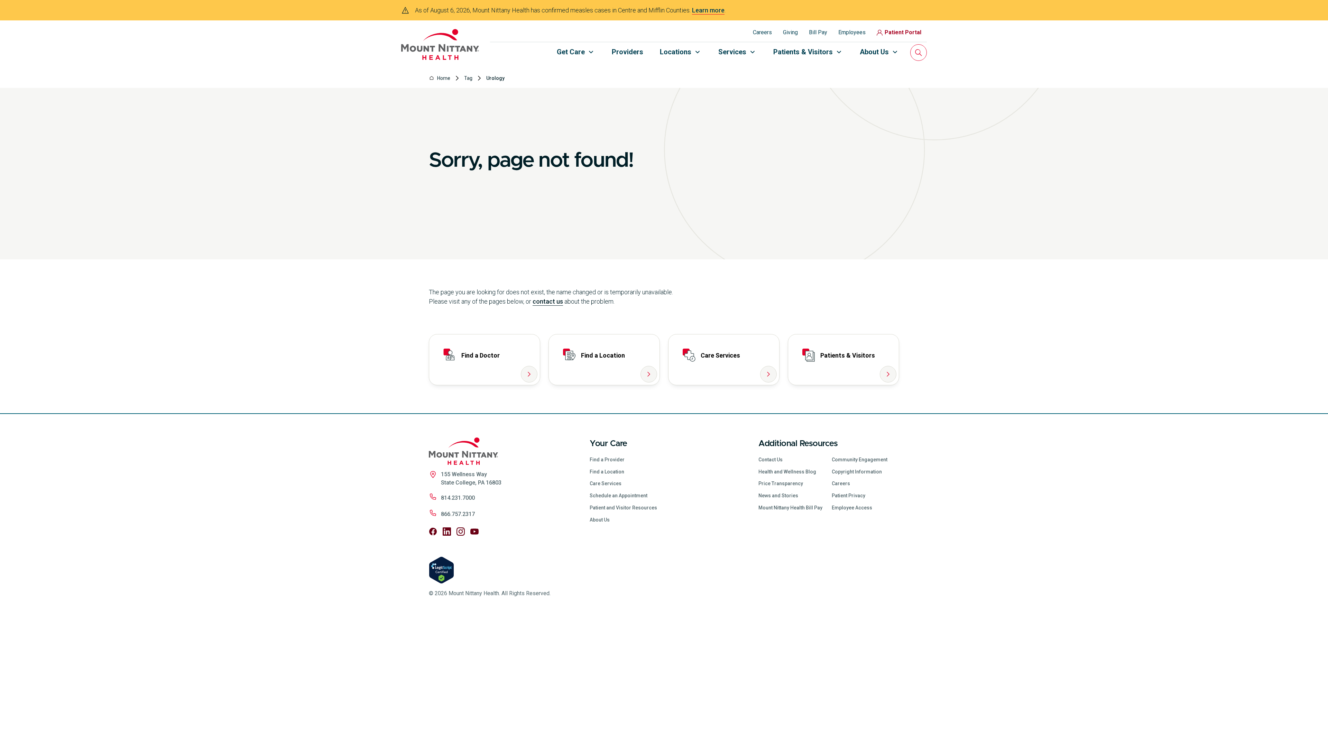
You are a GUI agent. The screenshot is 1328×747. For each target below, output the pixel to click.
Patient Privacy (848, 495)
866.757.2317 (458, 514)
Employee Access (852, 507)
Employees (852, 32)
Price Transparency (780, 483)
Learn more (708, 10)
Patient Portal (903, 32)
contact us (548, 301)
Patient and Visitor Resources (623, 507)
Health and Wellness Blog (787, 471)
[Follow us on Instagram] (460, 531)
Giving (790, 32)
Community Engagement (859, 459)
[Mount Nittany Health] (440, 44)
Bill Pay (818, 32)
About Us (600, 520)
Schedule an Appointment (618, 495)
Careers (762, 32)
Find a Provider (607, 459)
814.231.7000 (458, 498)
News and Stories (778, 495)
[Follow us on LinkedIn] (447, 531)
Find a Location (607, 471)
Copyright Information (857, 471)
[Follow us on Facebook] (433, 531)
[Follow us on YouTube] (474, 531)
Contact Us (770, 459)
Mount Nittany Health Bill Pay (790, 507)
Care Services (605, 483)
